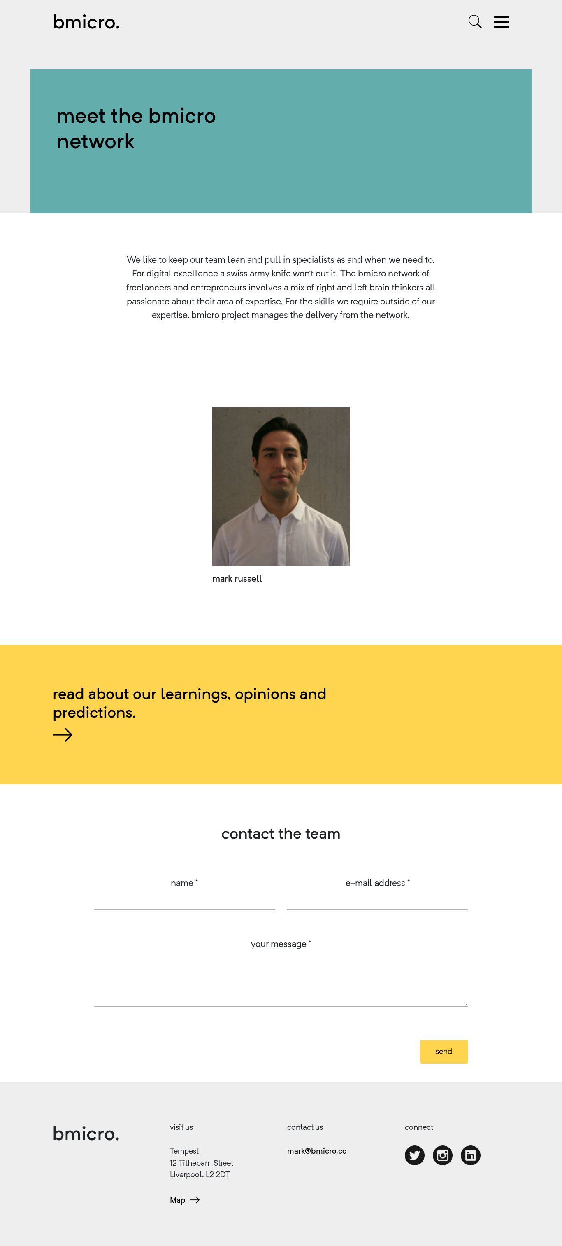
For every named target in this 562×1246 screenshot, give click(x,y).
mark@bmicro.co (317, 1151)
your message (281, 943)
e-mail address (378, 882)
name (184, 882)
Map (178, 1200)
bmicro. (87, 21)
